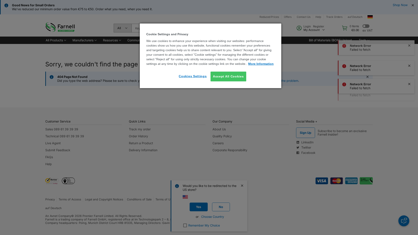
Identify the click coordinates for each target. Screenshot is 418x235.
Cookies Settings (193, 76)
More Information (261, 63)
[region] (210, 56)
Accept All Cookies (228, 76)
